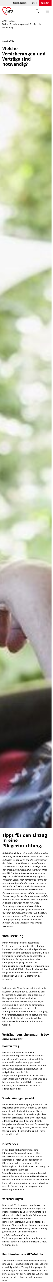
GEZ (37, 1274)
